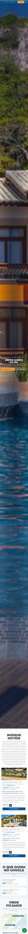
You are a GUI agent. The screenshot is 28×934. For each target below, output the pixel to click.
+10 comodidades (12, 840)
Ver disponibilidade (14, 808)
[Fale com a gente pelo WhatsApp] (24, 930)
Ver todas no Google (7, 890)
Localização (22, 369)
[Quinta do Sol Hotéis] (7, 2)
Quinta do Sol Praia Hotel (10, 782)
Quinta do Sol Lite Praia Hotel (11, 829)
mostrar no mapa (10, 785)
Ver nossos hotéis (7, 369)
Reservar (21, 2)
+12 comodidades (21, 793)
